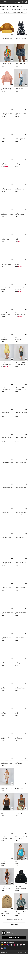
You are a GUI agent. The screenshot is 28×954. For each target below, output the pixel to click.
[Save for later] (12, 35)
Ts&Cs (26, 952)
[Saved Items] (22, 2)
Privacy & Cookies (20, 952)
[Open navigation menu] (2, 2)
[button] (2, 945)
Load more (14, 924)
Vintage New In (5, 12)
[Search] (15, 2)
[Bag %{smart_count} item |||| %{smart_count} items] (26, 2)
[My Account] (19, 2)
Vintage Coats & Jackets (17, 12)
